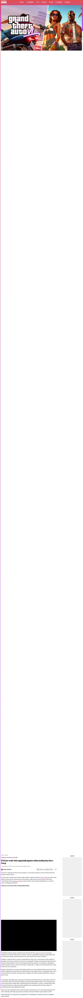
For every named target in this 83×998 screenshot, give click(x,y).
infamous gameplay (17, 881)
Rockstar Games (41, 879)
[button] (56, 869)
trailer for (39, 953)
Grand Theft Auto (45, 877)
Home (2, 855)
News (6, 855)
